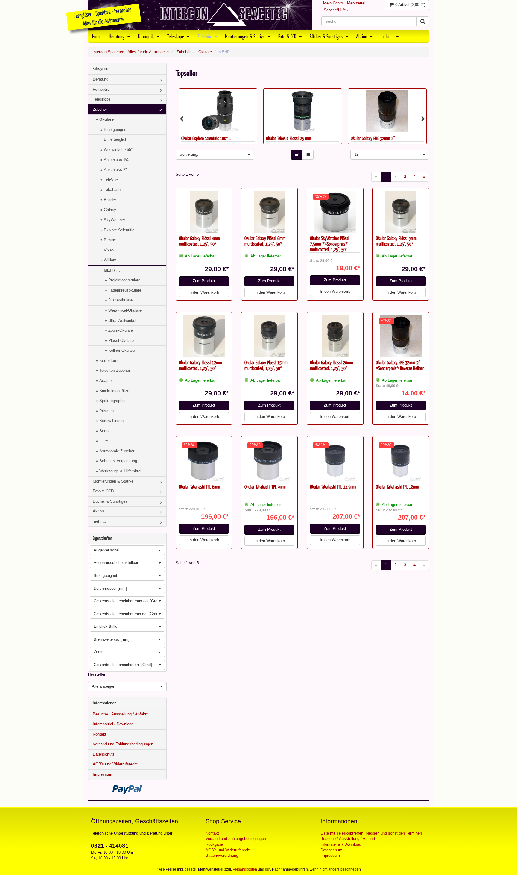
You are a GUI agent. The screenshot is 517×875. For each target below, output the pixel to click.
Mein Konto (333, 3)
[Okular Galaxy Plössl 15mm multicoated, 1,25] (269, 336)
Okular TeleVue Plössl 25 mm (203, 138)
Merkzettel (356, 3)
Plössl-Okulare (121, 340)
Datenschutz (104, 754)
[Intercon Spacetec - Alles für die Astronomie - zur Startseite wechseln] (200, 15)
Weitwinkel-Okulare (125, 310)
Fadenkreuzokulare (124, 290)
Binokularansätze (114, 391)
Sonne (104, 431)
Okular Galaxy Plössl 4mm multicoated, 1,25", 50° (199, 241)
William (110, 260)
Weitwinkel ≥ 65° (118, 149)
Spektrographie (112, 400)
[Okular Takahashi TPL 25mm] (387, 111)
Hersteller (97, 674)
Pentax (110, 240)
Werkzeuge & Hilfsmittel (120, 471)
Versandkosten (245, 869)
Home (96, 36)
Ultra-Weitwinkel (122, 320)
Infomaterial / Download (113, 724)
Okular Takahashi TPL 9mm (265, 486)
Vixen (109, 250)
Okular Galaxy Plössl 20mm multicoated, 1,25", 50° (331, 365)
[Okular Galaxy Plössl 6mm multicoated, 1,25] (269, 212)
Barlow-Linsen (111, 420)
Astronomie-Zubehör (116, 451)
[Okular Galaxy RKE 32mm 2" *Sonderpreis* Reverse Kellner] (302, 111)
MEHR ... (112, 270)
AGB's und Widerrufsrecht (115, 764)
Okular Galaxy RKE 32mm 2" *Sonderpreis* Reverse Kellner (400, 365)
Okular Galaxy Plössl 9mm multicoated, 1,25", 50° (396, 241)
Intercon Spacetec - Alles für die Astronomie (130, 52)
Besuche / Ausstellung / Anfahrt (120, 714)
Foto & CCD (287, 36)
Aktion (362, 36)
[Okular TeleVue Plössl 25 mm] (218, 111)
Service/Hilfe (335, 10)
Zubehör (205, 36)
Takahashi (112, 189)
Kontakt (99, 734)
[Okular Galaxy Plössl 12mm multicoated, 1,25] (204, 336)
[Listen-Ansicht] (308, 155)
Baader (110, 200)
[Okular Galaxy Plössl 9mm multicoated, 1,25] (401, 212)
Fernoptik (146, 36)
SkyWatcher (114, 220)
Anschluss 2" (115, 169)
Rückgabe (214, 844)
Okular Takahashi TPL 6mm (199, 486)
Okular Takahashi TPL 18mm (397, 486)
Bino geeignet (115, 129)
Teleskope (176, 36)
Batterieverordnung (222, 855)
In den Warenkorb (203, 292)
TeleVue (111, 180)
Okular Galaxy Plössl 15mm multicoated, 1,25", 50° (266, 365)
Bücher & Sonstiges (327, 36)
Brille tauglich (115, 139)
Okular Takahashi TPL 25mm (372, 138)
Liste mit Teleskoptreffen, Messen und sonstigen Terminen (371, 833)
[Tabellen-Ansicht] (296, 155)
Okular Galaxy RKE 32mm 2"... (289, 138)
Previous (182, 119)
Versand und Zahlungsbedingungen (123, 744)
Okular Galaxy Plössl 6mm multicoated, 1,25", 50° (264, 241)
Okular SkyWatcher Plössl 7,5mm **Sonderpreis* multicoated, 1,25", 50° (329, 243)
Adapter (106, 380)
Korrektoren (109, 360)
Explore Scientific (119, 230)
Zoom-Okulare (120, 330)
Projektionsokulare (124, 280)
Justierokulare (120, 300)
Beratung (117, 36)
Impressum (102, 774)
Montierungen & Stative (245, 36)
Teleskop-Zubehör (114, 370)
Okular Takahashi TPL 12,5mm (333, 486)
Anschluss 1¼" (117, 159)
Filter (103, 441)
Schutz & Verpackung (118, 461)
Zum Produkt (204, 281)
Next (423, 119)
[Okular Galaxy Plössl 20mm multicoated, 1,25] (335, 336)
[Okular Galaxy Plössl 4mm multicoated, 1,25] (204, 212)
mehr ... (387, 36)
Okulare (205, 52)
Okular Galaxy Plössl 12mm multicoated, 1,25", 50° (200, 365)
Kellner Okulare (121, 350)
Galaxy (110, 209)
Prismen (106, 411)
